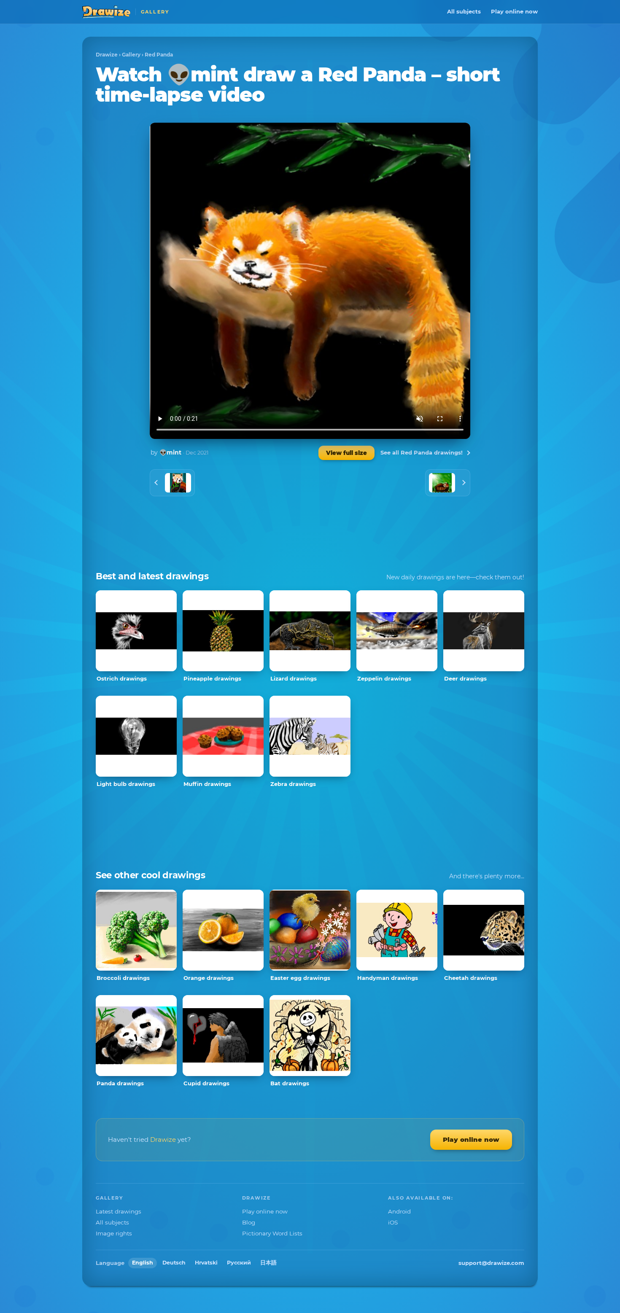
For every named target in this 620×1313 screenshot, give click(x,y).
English (142, 1262)
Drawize (107, 54)
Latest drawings (118, 1211)
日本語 (268, 1262)
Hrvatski (206, 1262)
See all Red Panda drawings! (421, 452)
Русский (239, 1262)
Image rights (114, 1233)
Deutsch (174, 1262)
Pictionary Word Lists (272, 1233)
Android (399, 1211)
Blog (248, 1222)
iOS (393, 1222)
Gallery (131, 54)
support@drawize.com (491, 1262)
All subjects (464, 11)
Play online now (514, 11)
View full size (346, 452)
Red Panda (159, 54)
